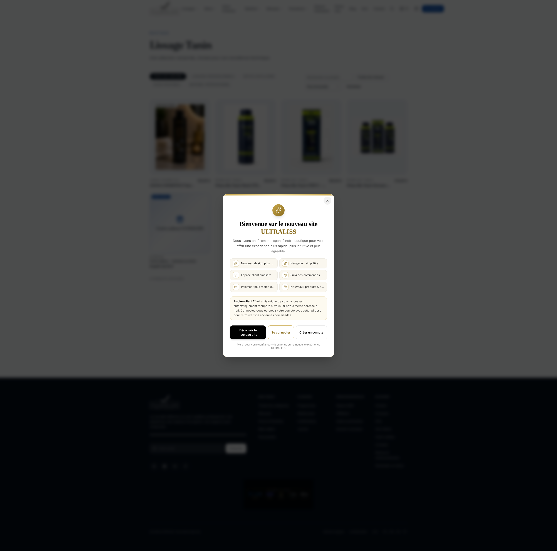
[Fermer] (327, 201)
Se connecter (280, 332)
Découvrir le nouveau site (248, 332)
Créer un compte (311, 332)
